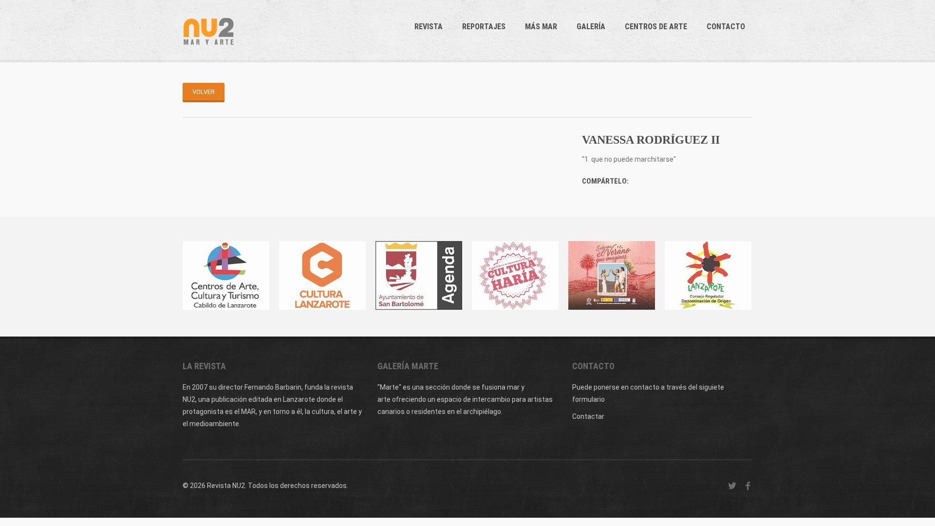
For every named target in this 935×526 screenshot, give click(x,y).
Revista (428, 26)
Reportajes (483, 26)
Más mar (541, 26)
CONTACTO (726, 26)
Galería (591, 26)
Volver (203, 91)
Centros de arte (656, 26)
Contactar (588, 416)
